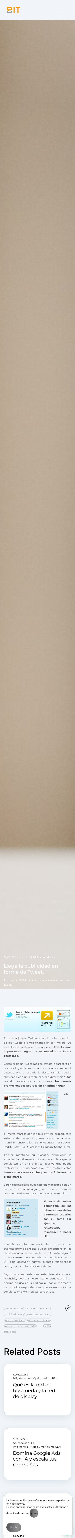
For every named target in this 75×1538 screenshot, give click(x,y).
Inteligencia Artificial (26, 1446)
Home (9, 980)
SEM (22, 980)
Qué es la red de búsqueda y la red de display (34, 1390)
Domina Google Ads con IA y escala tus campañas (37, 1459)
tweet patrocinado (15, 1320)
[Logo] (13, 10)
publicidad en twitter (38, 1308)
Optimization (41, 1378)
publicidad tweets (14, 1314)
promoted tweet (14, 1308)
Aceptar (14, 1527)
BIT (24, 957)
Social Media (46, 957)
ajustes (34, 1513)
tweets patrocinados (39, 1320)
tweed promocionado (38, 1314)
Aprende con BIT (23, 1443)
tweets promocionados (20, 1326)
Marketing (25, 1378)
